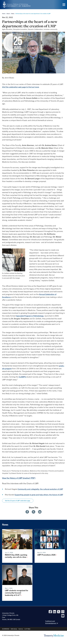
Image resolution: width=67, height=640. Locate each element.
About (8, 13)
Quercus (20, 629)
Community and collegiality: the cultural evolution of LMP (40, 489)
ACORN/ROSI (5, 629)
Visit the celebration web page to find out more (20, 87)
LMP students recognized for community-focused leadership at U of (16, 592)
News (12, 13)
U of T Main (27, 629)
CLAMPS (22, 377)
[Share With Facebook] (27, 512)
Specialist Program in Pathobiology (30, 316)
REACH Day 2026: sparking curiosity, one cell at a (16, 556)
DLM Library (14, 629)
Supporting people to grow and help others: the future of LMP (39, 494)
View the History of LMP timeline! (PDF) (19, 478)
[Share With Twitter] (33, 512)
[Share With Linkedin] (39, 512)
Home (3, 13)
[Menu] (63, 4)
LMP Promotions (46, 555)
